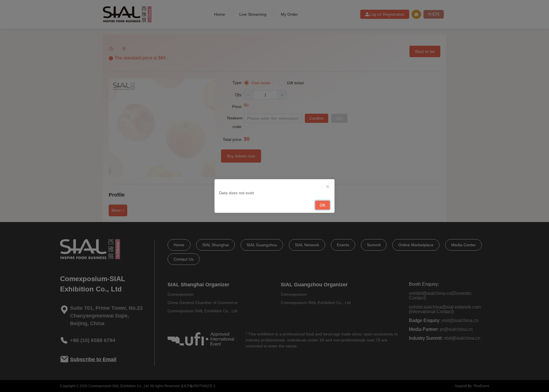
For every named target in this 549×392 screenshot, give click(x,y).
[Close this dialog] (327, 186)
